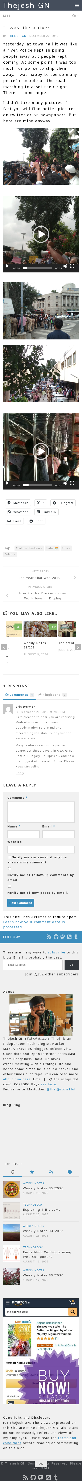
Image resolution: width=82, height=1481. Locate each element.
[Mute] (65, 266)
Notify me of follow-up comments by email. (40, 877)
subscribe (56, 952)
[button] (41, 234)
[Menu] (76, 5)
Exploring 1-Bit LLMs (41, 1209)
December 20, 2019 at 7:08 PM (42, 712)
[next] (78, 647)
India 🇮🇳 (52, 548)
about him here (17, 1079)
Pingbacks (54, 695)
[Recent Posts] (12, 1172)
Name (14, 826)
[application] (41, 234)
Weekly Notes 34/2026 (43, 1231)
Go (72, 965)
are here (48, 1084)
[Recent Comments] (50, 1172)
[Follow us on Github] (56, 936)
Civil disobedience (29, 548)
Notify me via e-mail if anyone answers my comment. (37, 859)
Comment (17, 798)
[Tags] (69, 1172)
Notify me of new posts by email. (37, 893)
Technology (33, 1204)
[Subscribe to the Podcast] (49, 936)
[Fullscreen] (72, 266)
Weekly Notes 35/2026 (43, 1188)
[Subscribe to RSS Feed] (69, 936)
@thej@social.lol (61, 1089)
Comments (21, 695)
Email (48, 826)
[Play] (7, 266)
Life (7, 16)
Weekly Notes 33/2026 (43, 1275)
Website (14, 842)
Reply (20, 773)
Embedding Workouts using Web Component (47, 1254)
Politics (10, 554)
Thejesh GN (26, 5)
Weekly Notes (33, 1183)
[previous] (4, 647)
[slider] (37, 268)
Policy (66, 548)
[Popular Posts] (31, 1172)
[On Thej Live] (76, 936)
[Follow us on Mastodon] (62, 936)
